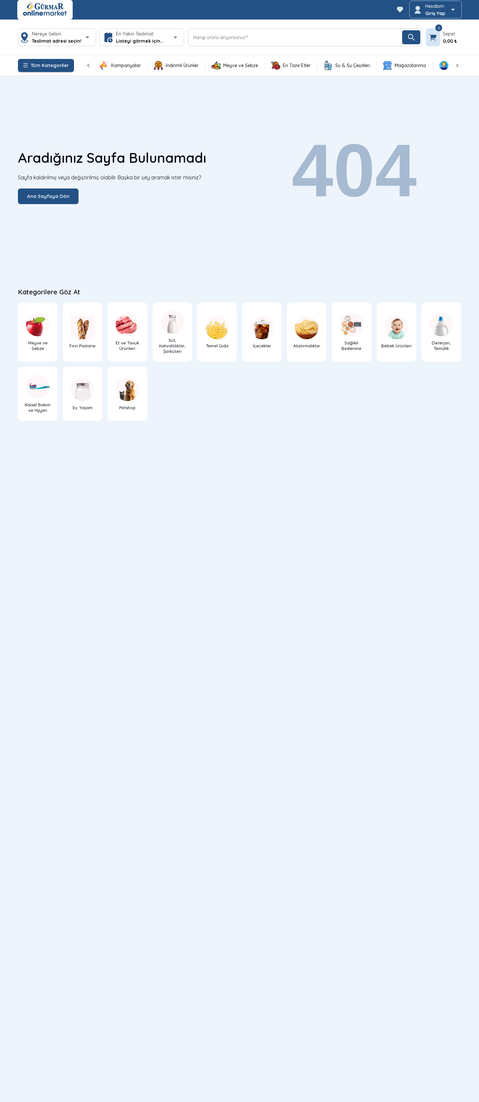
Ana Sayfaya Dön (48, 196)
